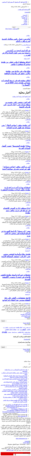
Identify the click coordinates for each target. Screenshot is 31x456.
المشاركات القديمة (25, 314)
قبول (12, 450)
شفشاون (9, 332)
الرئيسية (25, 15)
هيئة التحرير (24, 24)
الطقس (28, 329)
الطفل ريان (5, 327)
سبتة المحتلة (14, 332)
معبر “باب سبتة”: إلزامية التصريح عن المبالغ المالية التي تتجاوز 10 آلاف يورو (15, 233)
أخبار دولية (27, 58)
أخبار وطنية (24, 16)
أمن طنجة (28, 327)
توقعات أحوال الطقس (10, 329)
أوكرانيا (24, 327)
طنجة (4, 332)
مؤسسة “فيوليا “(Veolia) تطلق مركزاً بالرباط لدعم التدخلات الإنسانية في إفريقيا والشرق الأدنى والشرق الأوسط (14, 386)
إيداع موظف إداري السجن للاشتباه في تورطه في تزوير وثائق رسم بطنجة (16, 210)
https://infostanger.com (21, 438)
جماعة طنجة (27, 332)
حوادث (25, 21)
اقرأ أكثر (8, 450)
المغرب (23, 329)
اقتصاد (25, 19)
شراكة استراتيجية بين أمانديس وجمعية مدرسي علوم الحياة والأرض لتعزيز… (16, 53)
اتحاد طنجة (19, 327)
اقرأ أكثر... (27, 119)
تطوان (18, 329)
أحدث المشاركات (25, 316)
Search (28, 318)
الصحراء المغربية (12, 327)
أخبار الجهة (27, 96)
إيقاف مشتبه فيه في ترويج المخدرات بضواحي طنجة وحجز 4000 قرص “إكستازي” (15, 82)
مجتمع (25, 22)
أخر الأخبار (24, 18)
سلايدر (28, 35)
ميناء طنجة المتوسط (26, 333)
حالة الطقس (21, 332)
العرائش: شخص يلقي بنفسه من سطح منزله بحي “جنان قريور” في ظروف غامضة (16, 104)
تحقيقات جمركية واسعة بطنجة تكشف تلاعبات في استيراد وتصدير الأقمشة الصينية (15, 277)
